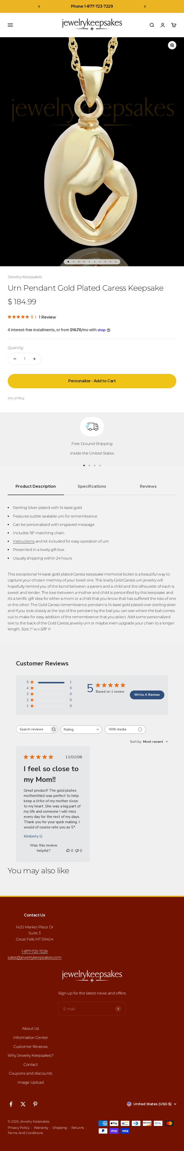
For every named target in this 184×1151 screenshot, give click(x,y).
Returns (77, 1127)
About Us (30, 1028)
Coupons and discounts (30, 1073)
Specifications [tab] (92, 486)
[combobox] (81, 729)
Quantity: (15, 347)
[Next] (145, 6)
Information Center (30, 1037)
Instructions (23, 541)
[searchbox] (32, 729)
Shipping (59, 1127)
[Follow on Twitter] (23, 1104)
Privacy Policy (18, 1127)
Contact (30, 1064)
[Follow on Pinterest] (35, 1104)
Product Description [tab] (36, 486)
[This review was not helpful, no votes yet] (77, 850)
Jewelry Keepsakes (25, 277)
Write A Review (147, 694)
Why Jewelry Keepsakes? (30, 1055)
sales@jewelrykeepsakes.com (35, 957)
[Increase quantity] (34, 359)
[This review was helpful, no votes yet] (68, 850)
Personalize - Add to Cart (91, 381)
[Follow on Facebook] (11, 1104)
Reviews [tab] (148, 486)
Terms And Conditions (25, 1133)
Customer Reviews (30, 1046)
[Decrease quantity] (15, 359)
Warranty (41, 1127)
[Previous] (39, 6)
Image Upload (30, 1082)
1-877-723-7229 (35, 951)
